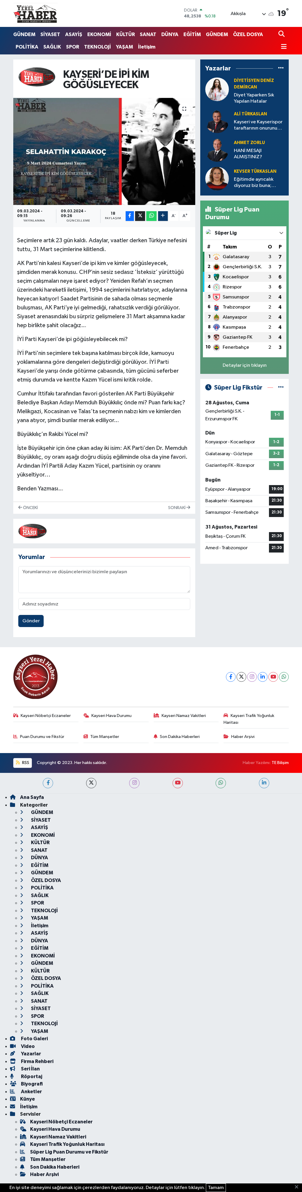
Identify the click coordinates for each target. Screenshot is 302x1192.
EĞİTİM (192, 34)
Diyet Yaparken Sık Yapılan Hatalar (254, 98)
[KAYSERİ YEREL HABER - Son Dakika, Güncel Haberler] (35, 13)
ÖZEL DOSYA (248, 34)
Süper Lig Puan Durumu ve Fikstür (69, 1151)
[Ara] (282, 34)
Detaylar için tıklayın (245, 365)
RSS (25, 762)
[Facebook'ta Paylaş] (130, 216)
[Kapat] (298, 1187)
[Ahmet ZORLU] (217, 149)
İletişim (146, 46)
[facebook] (48, 783)
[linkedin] (264, 783)
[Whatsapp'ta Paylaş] (151, 216)
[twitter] (91, 783)
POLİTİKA (27, 46)
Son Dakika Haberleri (180, 736)
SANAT (148, 34)
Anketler (31, 1091)
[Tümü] (281, 68)
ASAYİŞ (73, 34)
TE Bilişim (280, 762)
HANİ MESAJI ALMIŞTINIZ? (248, 153)
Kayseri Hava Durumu (111, 715)
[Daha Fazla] (163, 216)
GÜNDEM (24, 34)
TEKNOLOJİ (97, 46)
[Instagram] (252, 677)
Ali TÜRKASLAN (250, 114)
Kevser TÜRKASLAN (255, 171)
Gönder (31, 621)
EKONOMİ (99, 34)
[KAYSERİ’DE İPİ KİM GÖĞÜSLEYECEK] (104, 151)
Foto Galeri (34, 1038)
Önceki (30, 507)
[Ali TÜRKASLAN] (217, 121)
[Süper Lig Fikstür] (281, 387)
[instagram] (134, 783)
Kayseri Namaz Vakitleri (184, 715)
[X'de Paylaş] (140, 216)
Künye (27, 1098)
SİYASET (50, 34)
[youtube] (178, 783)
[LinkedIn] (262, 677)
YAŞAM (124, 46)
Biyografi (31, 1083)
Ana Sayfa (32, 797)
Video (27, 1046)
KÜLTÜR (125, 34)
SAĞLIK (52, 46)
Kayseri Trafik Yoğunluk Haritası (249, 718)
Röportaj (31, 1076)
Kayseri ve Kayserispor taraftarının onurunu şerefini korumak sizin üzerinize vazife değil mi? (258, 125)
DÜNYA (169, 34)
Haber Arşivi (243, 736)
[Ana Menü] (282, 47)
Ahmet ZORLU (249, 142)
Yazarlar (30, 1053)
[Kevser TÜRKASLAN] (217, 178)
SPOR (72, 46)
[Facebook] (231, 677)
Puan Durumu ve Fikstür (42, 736)
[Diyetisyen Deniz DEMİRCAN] (217, 89)
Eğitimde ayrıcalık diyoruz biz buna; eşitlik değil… (253, 183)
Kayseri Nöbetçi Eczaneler (46, 715)
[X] (241, 677)
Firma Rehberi (36, 1061)
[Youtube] (273, 677)
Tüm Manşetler (104, 736)
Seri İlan (30, 1068)
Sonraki (177, 507)
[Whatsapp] (284, 677)
